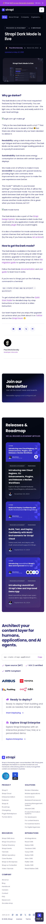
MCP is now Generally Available (22, 3)
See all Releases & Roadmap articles (23, 436)
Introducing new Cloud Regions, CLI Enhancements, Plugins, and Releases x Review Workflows (21, 476)
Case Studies (7, 858)
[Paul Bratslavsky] (6, 48)
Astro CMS (29, 858)
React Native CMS (31, 869)
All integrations (30, 838)
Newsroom (6, 900)
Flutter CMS (29, 862)
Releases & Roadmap (16, 28)
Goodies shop (7, 903)
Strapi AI (5, 804)
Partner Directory (8, 845)
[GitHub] (12, 915)
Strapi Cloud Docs (9, 842)
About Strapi (14, 17)
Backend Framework (33, 800)
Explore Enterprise (14, 739)
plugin (13, 225)
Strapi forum (17, 318)
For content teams (32, 820)
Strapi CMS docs (8, 838)
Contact (5, 893)
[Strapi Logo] (8, 757)
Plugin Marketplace (9, 814)
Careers (5, 890)
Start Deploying (13, 713)
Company (25, 17)
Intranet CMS (30, 809)
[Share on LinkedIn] (19, 329)
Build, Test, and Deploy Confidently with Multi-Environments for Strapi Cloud (21, 534)
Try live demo (7, 817)
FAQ (3, 897)
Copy (40, 657)
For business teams (32, 824)
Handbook (6, 886)
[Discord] (17, 915)
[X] (25, 915)
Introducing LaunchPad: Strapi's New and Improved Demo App (23, 588)
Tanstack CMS (30, 848)
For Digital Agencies (32, 827)
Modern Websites (31, 790)
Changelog (6, 810)
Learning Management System (33, 804)
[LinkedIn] (34, 915)
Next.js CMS (29, 845)
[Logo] (8, 9)
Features (5, 800)
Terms (28, 919)
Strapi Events (7, 848)
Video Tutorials (7, 869)
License (19, 919)
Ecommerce (29, 797)
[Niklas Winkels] (10, 494)
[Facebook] (29, 915)
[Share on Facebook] (13, 329)
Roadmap (6, 807)
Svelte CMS (29, 865)
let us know (37, 237)
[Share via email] (32, 329)
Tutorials (5, 852)
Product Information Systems (32, 813)
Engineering (35, 17)
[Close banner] (42, 3)
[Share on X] (26, 329)
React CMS (29, 842)
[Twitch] (21, 915)
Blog (4, 17)
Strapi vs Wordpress (9, 862)
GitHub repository (8, 855)
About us (5, 880)
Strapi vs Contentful (9, 865)
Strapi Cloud (6, 793)
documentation (28, 269)
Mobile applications (32, 793)
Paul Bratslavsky (16, 48)
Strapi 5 (5, 790)
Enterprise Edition (8, 797)
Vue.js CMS (29, 852)
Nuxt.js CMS (29, 855)
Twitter (39, 315)
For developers (31, 817)
